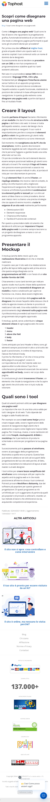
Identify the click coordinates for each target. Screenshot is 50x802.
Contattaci (24, 650)
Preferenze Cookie (25, 792)
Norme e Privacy (24, 646)
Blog (3, 26)
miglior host (36, 48)
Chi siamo (24, 638)
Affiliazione (24, 642)
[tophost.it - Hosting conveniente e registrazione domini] (12, 3)
